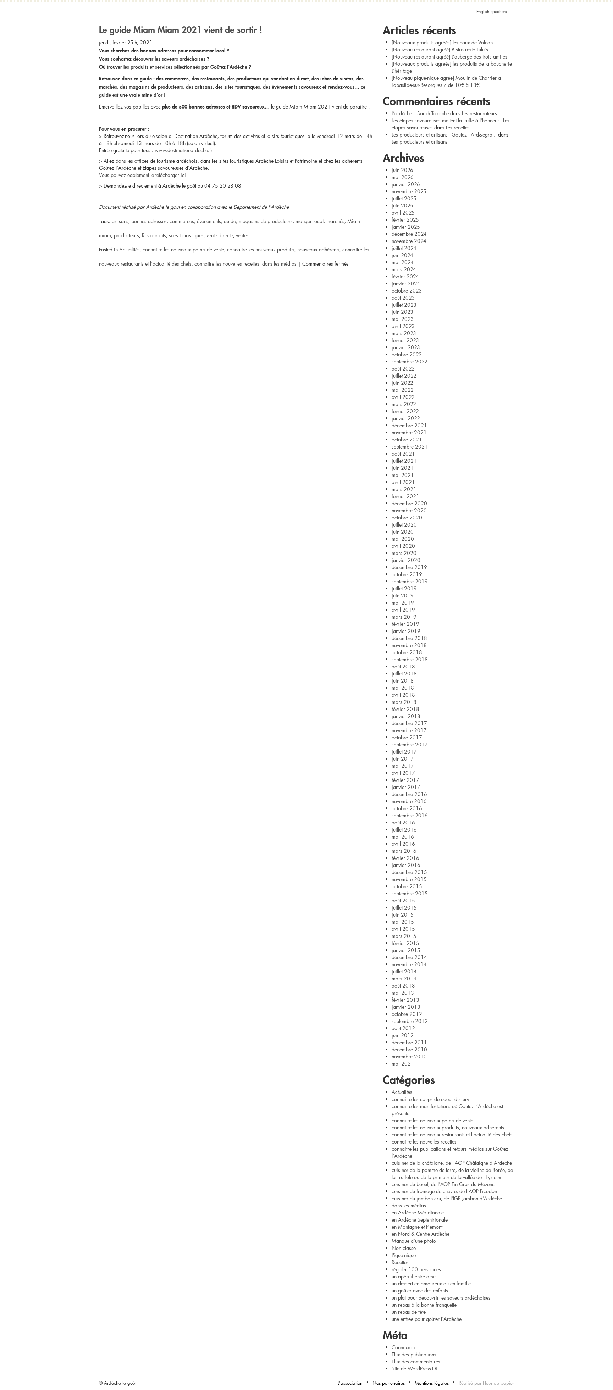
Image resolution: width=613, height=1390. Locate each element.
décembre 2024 (409, 233)
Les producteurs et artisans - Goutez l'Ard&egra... (444, 134)
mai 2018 (403, 687)
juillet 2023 (404, 304)
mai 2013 (403, 992)
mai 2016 (403, 836)
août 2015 (403, 900)
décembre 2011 (409, 1042)
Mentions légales (432, 1383)
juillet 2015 (404, 907)
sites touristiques (186, 235)
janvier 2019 (406, 631)
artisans (120, 221)
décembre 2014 (409, 957)
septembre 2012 (410, 1021)
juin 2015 (403, 914)
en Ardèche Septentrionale (420, 1219)
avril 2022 (403, 397)
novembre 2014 (409, 964)
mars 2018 (404, 702)
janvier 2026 (406, 184)
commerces (182, 221)
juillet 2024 (404, 248)
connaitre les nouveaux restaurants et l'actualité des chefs (452, 1134)
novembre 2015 (409, 879)
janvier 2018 (406, 716)
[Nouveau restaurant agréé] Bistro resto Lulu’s (440, 49)
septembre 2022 (409, 361)
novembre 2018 (409, 645)
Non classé (404, 1248)
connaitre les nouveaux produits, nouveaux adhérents (283, 249)
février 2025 (405, 219)
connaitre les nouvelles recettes (226, 263)
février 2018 (405, 709)
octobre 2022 (407, 354)
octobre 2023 (407, 290)
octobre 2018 (407, 652)
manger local (310, 221)
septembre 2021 (410, 446)
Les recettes (458, 127)
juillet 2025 (404, 198)
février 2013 (405, 999)
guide (230, 221)
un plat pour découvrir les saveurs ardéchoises (441, 1297)
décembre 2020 (409, 503)
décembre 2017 (409, 723)
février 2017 (405, 780)
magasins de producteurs (266, 221)
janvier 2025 (406, 226)
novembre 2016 (409, 801)
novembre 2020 (409, 510)
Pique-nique (404, 1255)
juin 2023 (402, 311)
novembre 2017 (409, 730)
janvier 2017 (406, 787)
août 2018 (403, 666)
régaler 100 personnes (416, 1269)
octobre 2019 (407, 574)
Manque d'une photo (414, 1241)
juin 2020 (403, 531)
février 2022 (405, 411)
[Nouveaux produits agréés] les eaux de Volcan (442, 42)
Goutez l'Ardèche (306, 23)
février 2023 (405, 340)
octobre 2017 (407, 737)
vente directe (219, 235)
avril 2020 (403, 546)
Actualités (129, 249)
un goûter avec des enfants (420, 1290)
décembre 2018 (409, 638)
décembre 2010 (409, 1049)
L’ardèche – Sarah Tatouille (420, 113)
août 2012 (403, 1028)
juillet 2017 (404, 751)
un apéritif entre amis (414, 1276)
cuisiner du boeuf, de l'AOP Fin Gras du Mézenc (443, 1184)
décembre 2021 (409, 425)
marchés (335, 221)
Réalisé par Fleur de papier (486, 1383)
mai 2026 (403, 177)
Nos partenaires (388, 1383)
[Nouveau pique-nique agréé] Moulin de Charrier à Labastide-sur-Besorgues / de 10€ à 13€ (446, 81)
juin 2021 (403, 468)
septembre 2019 (410, 581)
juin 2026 (402, 170)
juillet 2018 (404, 673)
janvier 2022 (406, 418)
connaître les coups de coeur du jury (430, 1099)
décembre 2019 (409, 567)
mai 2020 (403, 538)
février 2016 (405, 858)
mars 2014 (404, 978)
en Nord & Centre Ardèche (420, 1233)
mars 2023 (404, 333)
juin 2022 (402, 382)
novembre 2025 (409, 191)
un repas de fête (409, 1311)
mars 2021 (404, 489)
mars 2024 (404, 269)
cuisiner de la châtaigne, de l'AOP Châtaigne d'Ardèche (452, 1163)
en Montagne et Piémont (417, 1226)
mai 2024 (403, 262)
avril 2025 (403, 212)
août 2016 (403, 822)
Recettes (400, 1262)
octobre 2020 (407, 517)
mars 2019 (404, 616)
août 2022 (403, 368)
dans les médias (279, 263)
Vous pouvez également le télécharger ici (142, 175)
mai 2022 (403, 390)
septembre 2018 (410, 659)
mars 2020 (404, 553)
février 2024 (405, 276)
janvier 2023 (406, 347)
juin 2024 (402, 255)
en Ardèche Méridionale (418, 1212)
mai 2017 (403, 765)
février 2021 (405, 496)
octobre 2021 (407, 439)
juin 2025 (402, 205)
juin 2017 (403, 758)
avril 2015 (403, 928)
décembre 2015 (409, 872)
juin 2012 (403, 1035)
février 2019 (405, 624)
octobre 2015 (407, 886)
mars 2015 (404, 936)
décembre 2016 (409, 794)
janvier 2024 (406, 283)
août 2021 (403, 453)
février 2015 (405, 943)
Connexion (403, 1347)
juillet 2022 (404, 375)
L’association (350, 1383)
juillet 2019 (404, 588)
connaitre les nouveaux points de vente (183, 249)
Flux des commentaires (416, 1361)
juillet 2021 (404, 460)
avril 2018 (403, 694)
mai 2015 (403, 921)
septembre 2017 (410, 744)
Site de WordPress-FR (414, 1368)
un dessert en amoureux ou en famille (431, 1283)
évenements (209, 221)
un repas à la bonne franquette (424, 1304)
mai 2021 (403, 475)
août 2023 (403, 297)
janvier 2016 (406, 865)
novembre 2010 (409, 1056)
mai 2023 (403, 319)
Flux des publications (414, 1354)
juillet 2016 (404, 829)
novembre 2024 (409, 241)
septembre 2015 (410, 893)
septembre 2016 (410, 815)
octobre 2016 (407, 808)
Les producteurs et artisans (420, 141)
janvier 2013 (406, 1006)
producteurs (126, 235)
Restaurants (154, 235)
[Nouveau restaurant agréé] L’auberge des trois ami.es (449, 56)
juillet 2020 (404, 524)
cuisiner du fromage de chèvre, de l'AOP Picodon (444, 1191)
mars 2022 (404, 404)
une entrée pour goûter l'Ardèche (427, 1319)
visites (242, 235)
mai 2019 (403, 602)
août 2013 (403, 985)
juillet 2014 (404, 971)
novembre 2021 (409, 432)
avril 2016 (403, 843)
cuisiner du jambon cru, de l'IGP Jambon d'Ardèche (447, 1198)
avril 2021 (403, 482)
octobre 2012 (407, 1014)
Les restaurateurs (479, 113)
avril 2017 (403, 772)
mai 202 (401, 1063)
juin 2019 (403, 595)
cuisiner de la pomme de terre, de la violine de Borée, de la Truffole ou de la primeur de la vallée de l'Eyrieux (452, 1173)
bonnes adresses (149, 221)
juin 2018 (403, 680)
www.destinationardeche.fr (183, 150)
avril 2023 (403, 326)
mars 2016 (404, 850)
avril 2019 (403, 609)
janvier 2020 (406, 560)
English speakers (491, 11)
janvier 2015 (406, 950)
